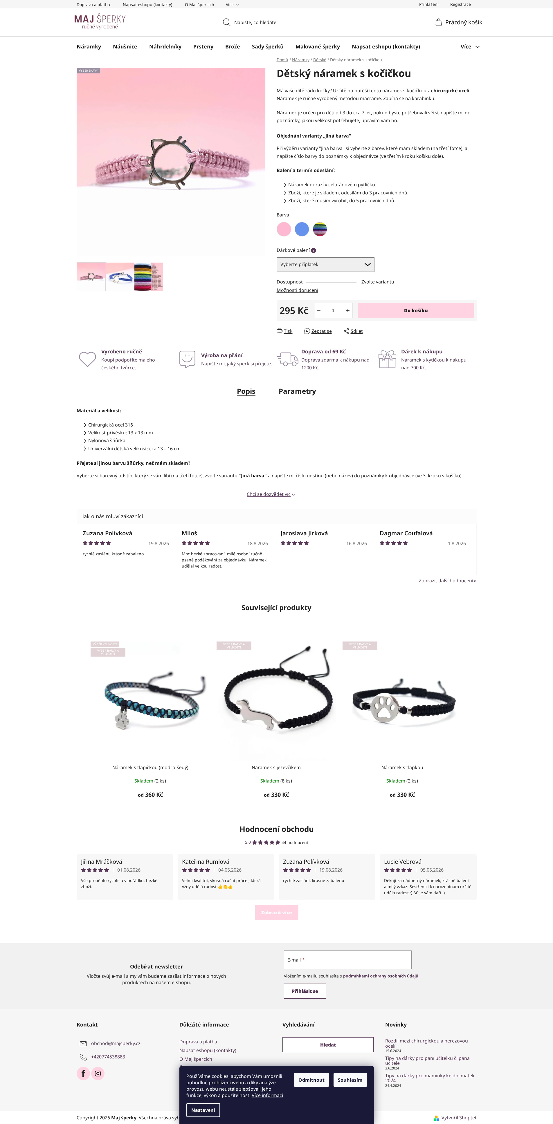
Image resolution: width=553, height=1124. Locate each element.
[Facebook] (83, 1073)
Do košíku (416, 310)
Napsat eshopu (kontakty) (147, 4)
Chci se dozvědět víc (269, 494)
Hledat (328, 1045)
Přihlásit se (305, 991)
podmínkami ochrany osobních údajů (380, 976)
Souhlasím (350, 1080)
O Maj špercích (199, 4)
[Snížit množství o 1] (318, 310)
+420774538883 (108, 1056)
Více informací (267, 1095)
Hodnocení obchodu (276, 829)
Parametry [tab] (297, 391)
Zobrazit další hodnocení (446, 580)
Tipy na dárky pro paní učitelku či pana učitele (427, 1061)
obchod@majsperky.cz (115, 1043)
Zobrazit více (276, 912)
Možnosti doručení (297, 290)
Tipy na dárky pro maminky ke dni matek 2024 (430, 1078)
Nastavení (203, 1110)
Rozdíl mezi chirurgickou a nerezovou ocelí (426, 1043)
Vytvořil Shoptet (459, 1117)
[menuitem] (89, 46)
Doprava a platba (93, 4)
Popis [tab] (246, 391)
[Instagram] (98, 1073)
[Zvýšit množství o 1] (347, 310)
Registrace (460, 4)
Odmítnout (311, 1080)
